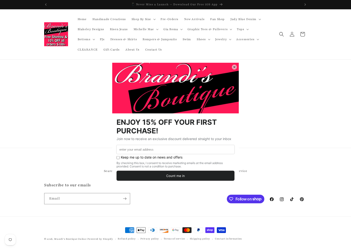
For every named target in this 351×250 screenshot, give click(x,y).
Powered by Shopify (100, 238)
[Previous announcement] (46, 4)
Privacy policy (149, 238)
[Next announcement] (305, 4)
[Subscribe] (124, 198)
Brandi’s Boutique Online (70, 238)
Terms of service (174, 238)
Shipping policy (200, 238)
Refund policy (127, 238)
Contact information (228, 238)
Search (109, 171)
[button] (143, 19)
